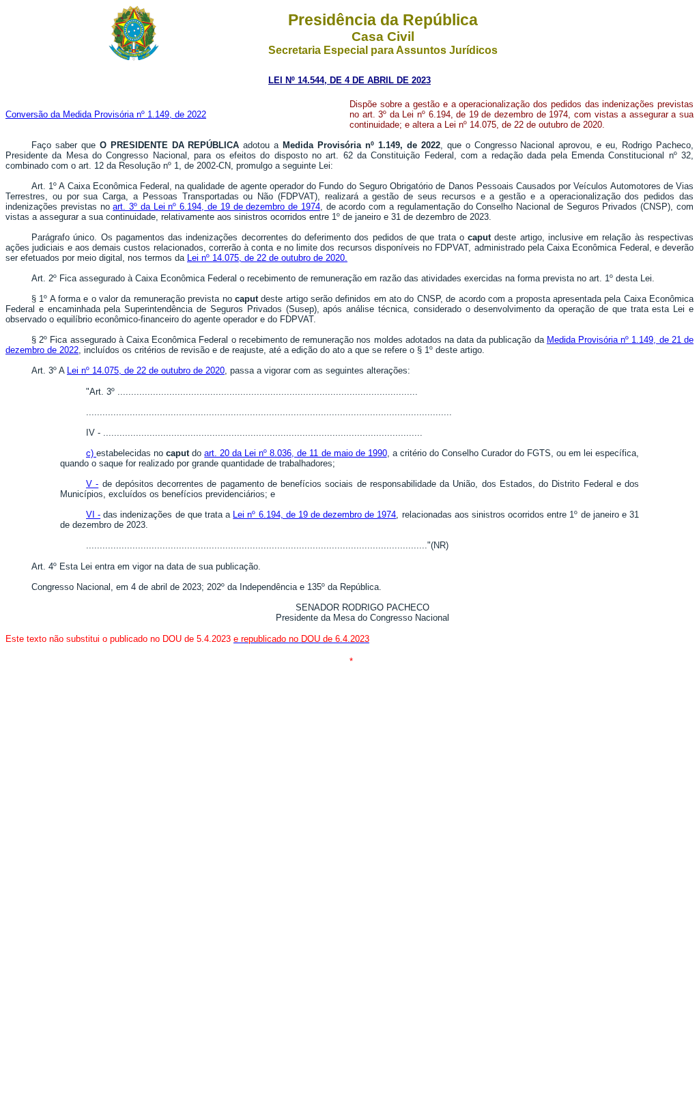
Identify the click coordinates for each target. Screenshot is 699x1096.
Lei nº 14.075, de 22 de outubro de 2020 (146, 370)
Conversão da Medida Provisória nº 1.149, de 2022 (105, 114)
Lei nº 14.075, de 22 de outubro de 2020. (267, 258)
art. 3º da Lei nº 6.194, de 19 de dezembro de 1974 (216, 206)
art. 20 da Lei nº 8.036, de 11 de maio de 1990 (295, 453)
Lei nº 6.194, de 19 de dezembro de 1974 (314, 514)
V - (92, 484)
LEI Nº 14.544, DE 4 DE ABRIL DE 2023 (349, 80)
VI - (93, 514)
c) (91, 453)
